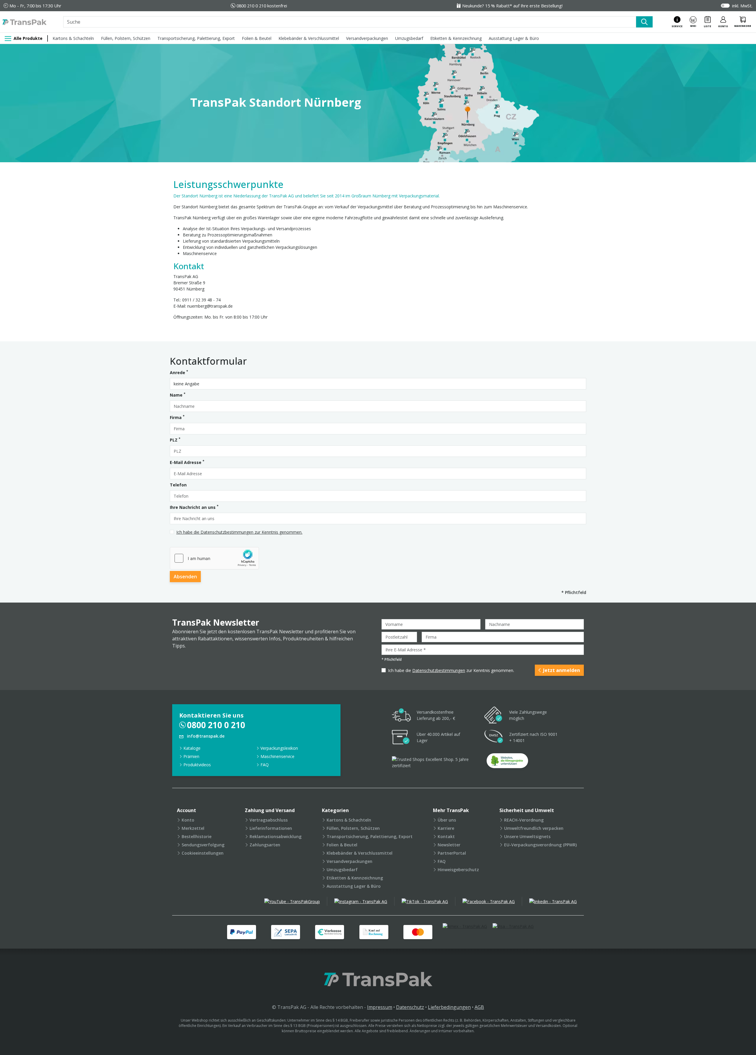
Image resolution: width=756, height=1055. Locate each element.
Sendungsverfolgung (203, 845)
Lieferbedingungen (449, 1007)
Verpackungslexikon (279, 748)
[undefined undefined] (507, 762)
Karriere (446, 828)
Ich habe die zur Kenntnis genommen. (451, 670)
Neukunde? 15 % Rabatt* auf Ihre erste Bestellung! (512, 6)
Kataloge (192, 748)
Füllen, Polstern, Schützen (125, 38)
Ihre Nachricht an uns (194, 507)
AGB (479, 1007)
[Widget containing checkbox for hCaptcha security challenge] (214, 558)
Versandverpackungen (367, 38)
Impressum (379, 1007)
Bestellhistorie (196, 836)
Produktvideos (197, 764)
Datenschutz (410, 1007)
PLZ (175, 440)
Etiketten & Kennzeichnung (456, 38)
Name (177, 395)
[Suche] (644, 21)
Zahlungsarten (265, 845)
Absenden (185, 576)
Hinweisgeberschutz (458, 869)
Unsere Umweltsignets (527, 836)
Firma (177, 417)
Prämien (191, 756)
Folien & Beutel (256, 38)
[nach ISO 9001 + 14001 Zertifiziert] (493, 737)
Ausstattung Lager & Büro (514, 38)
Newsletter (449, 845)
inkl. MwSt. (742, 6)
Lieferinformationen (271, 828)
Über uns (447, 820)
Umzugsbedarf (409, 38)
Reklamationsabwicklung (276, 836)
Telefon (178, 485)
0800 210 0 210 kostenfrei (262, 6)
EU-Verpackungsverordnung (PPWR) (540, 845)
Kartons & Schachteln (73, 38)
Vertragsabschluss (269, 820)
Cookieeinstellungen (203, 853)
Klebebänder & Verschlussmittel (308, 38)
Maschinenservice (277, 756)
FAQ (264, 764)
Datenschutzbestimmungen (438, 670)
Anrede (179, 372)
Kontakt (446, 836)
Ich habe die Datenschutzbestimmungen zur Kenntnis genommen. (239, 532)
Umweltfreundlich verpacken (533, 828)
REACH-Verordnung (524, 820)
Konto (188, 820)
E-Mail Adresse (187, 462)
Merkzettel (193, 828)
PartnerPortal (452, 853)
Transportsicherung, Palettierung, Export (196, 38)
